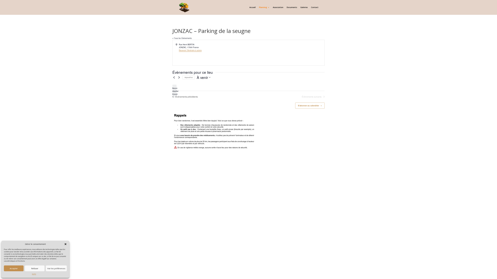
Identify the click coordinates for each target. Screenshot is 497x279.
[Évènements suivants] (179, 77)
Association (278, 7)
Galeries (304, 7)
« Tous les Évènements (182, 38)
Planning (263, 7)
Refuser (34, 268)
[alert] (174, 91)
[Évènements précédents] (174, 77)
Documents (292, 7)
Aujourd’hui (189, 77)
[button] (65, 244)
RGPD (34, 274)
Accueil (252, 7)
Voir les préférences (56, 268)
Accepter (14, 268)
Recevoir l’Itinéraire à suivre (190, 50)
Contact (314, 7)
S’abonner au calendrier (308, 105)
